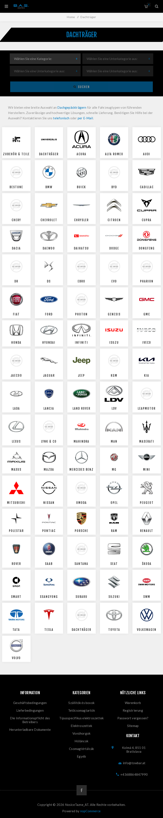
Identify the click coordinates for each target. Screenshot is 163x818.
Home (71, 17)
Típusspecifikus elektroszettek (81, 718)
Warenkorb (148, 4)
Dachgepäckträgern (71, 107)
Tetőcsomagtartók (81, 710)
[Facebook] (82, 790)
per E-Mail (85, 118)
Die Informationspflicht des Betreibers (30, 720)
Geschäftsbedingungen (30, 703)
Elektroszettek (81, 726)
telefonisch (61, 118)
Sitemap (133, 726)
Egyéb (81, 756)
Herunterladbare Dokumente (30, 729)
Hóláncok (81, 741)
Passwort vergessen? (133, 718)
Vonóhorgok (81, 733)
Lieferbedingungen (30, 710)
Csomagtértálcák (81, 749)
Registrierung (133, 710)
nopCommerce (90, 811)
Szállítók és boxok (81, 703)
